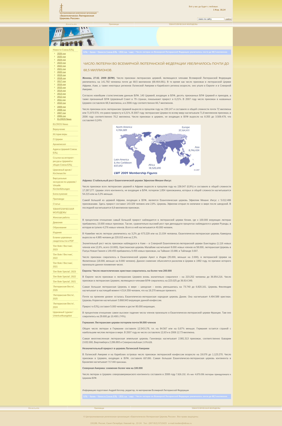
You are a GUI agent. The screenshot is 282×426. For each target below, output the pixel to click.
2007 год (61, 113)
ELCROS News (64, 119)
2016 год (61, 84)
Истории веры (60, 134)
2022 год (61, 66)
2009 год (61, 107)
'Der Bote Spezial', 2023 (64, 271)
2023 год (61, 63)
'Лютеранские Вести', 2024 (63, 305)
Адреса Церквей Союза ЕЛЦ (65, 151)
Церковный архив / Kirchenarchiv (62, 172)
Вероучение (59, 129)
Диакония (57, 222)
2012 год (61, 97)
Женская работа (61, 217)
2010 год (61, 103)
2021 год (61, 69)
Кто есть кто (71, 24)
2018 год (61, 78)
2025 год (61, 56)
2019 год (61, 75)
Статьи (56, 204)
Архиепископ (59, 144)
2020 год (61, 72)
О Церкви (58, 139)
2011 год (61, 100)
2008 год (61, 110)
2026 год (61, 53)
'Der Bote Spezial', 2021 (64, 281)
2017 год (61, 81)
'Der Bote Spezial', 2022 (64, 276)
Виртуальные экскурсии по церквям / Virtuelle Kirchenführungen (64, 183)
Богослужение (60, 194)
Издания (57, 232)
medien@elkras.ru (183, 423)
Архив (93, 52)
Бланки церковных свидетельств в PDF (63, 239)
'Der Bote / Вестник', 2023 (63, 248)
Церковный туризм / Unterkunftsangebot (63, 314)
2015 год (61, 87)
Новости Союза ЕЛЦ (63, 50)
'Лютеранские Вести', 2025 (63, 297)
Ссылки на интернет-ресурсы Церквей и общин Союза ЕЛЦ (63, 161)
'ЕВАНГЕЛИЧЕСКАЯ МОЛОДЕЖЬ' (183, 24)
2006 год (61, 116)
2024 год (61, 60)
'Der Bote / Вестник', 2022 (63, 256)
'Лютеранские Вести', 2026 (63, 288)
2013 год (61, 93)
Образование (59, 227)
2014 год (61, 90)
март (131, 52)
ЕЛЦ (85, 52)
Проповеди (114, 24)
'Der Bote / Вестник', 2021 (63, 265)
